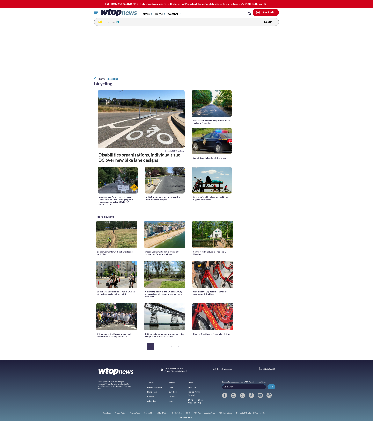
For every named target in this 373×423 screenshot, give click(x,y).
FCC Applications (225, 413)
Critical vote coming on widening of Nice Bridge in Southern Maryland (164, 335)
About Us (151, 382)
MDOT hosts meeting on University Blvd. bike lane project (163, 198)
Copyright (148, 413)
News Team (152, 392)
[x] (242, 395)
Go (271, 386)
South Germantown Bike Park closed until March (115, 252)
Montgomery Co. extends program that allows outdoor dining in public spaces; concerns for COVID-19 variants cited (115, 201)
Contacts (171, 387)
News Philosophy (154, 387)
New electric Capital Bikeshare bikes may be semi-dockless (210, 292)
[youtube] (260, 395)
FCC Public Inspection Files (204, 413)
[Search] (249, 14)
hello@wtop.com (224, 369)
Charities (171, 396)
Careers (150, 396)
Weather (172, 13)
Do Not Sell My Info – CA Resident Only (251, 413)
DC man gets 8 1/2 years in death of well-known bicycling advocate (114, 335)
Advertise (151, 401)
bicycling (113, 78)
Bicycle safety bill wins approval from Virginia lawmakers (210, 198)
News (146, 13)
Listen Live (109, 22)
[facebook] (224, 395)
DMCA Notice (177, 413)
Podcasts (192, 387)
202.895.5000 (269, 369)
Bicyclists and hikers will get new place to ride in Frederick (211, 121)
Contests (171, 382)
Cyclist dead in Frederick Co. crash (209, 158)
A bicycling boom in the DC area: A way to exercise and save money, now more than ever (163, 294)
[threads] (269, 395)
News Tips (172, 392)
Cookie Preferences (184, 417)
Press (190, 382)
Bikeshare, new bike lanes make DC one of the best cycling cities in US (116, 292)
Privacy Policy (120, 413)
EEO (188, 413)
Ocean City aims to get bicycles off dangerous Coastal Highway (161, 252)
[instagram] (233, 395)
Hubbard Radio (161, 413)
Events (170, 401)
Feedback (107, 413)
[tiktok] (251, 395)
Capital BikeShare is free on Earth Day (211, 334)
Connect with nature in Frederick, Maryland (209, 252)
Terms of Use (135, 413)
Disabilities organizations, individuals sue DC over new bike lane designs (139, 157)
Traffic (158, 13)
